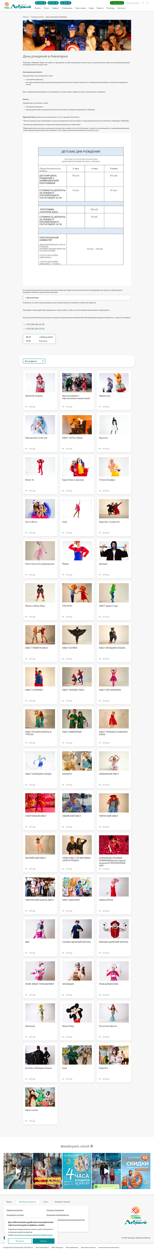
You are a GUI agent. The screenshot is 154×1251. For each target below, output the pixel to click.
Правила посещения (15, 1210)
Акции (91, 8)
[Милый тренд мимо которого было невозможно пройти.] (18, 1171)
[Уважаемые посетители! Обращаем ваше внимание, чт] (47, 1171)
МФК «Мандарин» (57, 1247)
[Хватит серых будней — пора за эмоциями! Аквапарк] (77, 1171)
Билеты (38, 8)
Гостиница (110, 8)
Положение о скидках (15, 1215)
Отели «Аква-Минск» (42, 1247)
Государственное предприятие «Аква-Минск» (18, 1247)
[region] (31, 1232)
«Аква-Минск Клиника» (88, 1247)
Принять (43, 1241)
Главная (25, 17)
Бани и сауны (81, 8)
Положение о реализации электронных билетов (65, 1220)
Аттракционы (67, 8)
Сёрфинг (55, 8)
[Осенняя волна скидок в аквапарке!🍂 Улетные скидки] (135, 1171)
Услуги (46, 8)
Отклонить (20, 1241)
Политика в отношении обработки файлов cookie (33, 1235)
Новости (100, 8)
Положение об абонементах (57, 1215)
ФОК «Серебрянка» (72, 1247)
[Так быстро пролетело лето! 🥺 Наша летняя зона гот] (106, 1171)
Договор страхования (55, 1210)
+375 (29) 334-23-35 (35, 324)
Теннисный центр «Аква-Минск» (108, 1247)
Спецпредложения (37, 17)
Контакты (121, 8)
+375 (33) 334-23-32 (35, 328)
